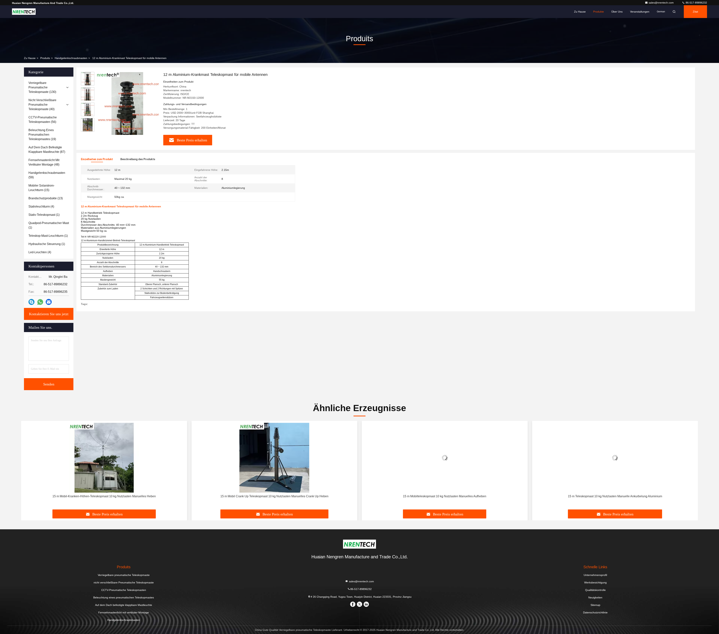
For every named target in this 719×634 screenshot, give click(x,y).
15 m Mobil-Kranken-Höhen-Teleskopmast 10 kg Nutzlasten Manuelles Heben (104, 496)
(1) (44, 214)
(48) (43, 162)
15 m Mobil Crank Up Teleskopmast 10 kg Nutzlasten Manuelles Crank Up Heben (274, 496)
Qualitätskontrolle (595, 589)
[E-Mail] (48, 301)
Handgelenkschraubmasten (71, 58)
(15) (41, 188)
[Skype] (31, 301)
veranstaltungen (639, 11)
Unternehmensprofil (595, 575)
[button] (88, 129)
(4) (41, 206)
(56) (42, 119)
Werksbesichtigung (595, 582)
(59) (46, 175)
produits (45, 58)
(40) (42, 105)
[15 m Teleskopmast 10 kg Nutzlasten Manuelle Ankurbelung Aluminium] (615, 458)
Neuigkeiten (595, 597)
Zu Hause (580, 11)
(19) (42, 134)
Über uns (617, 11)
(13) (45, 198)
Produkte (598, 11)
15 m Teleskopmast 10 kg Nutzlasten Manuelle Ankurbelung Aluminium (615, 496)
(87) (46, 149)
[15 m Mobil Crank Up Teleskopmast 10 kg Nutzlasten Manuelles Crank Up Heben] (274, 458)
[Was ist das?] (40, 302)
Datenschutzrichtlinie (595, 612)
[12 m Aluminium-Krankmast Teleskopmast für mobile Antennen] (127, 103)
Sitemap (595, 604)
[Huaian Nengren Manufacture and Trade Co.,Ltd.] (24, 11)
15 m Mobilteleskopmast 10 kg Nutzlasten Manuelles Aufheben (444, 496)
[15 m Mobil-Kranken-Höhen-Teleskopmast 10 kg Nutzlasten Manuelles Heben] (104, 458)
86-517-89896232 (696, 2)
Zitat (695, 11)
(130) (42, 87)
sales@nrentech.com (661, 2)
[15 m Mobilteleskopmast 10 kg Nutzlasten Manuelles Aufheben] (445, 458)
